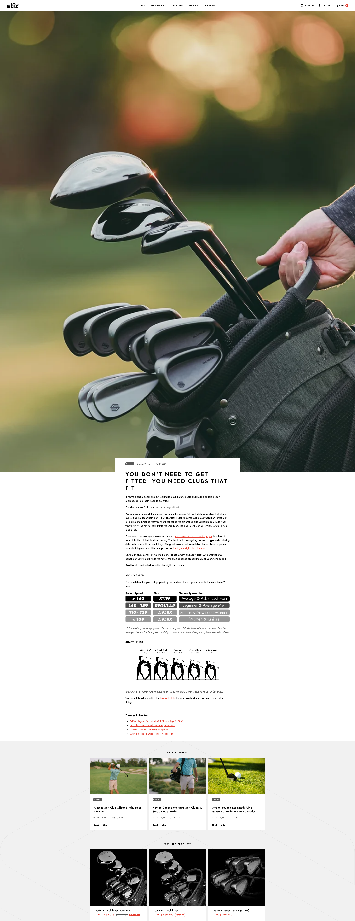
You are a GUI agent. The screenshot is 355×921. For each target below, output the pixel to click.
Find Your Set (159, 6)
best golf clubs (167, 698)
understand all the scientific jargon (193, 536)
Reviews (193, 6)
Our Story (209, 6)
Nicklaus (177, 6)
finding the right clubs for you (189, 548)
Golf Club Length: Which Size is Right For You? (152, 725)
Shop (142, 6)
